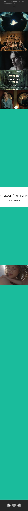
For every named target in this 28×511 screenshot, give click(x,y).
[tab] (3, 10)
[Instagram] (14, 505)
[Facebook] (9, 505)
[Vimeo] (19, 505)
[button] (14, 6)
